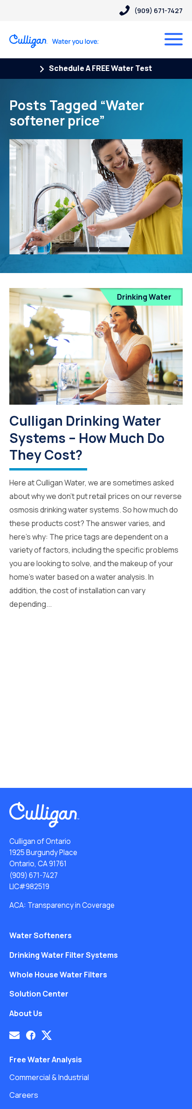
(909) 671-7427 (33, 875)
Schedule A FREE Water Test (100, 68)
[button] (14, 1035)
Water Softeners (40, 935)
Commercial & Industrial (49, 1077)
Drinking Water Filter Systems (63, 955)
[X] (46, 1035)
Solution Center (39, 994)
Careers (23, 1095)
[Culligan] (54, 41)
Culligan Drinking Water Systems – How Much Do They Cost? (87, 437)
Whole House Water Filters (58, 974)
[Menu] (174, 39)
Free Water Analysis (45, 1059)
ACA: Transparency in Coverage (62, 905)
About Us (25, 1013)
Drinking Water (144, 297)
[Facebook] (30, 1035)
